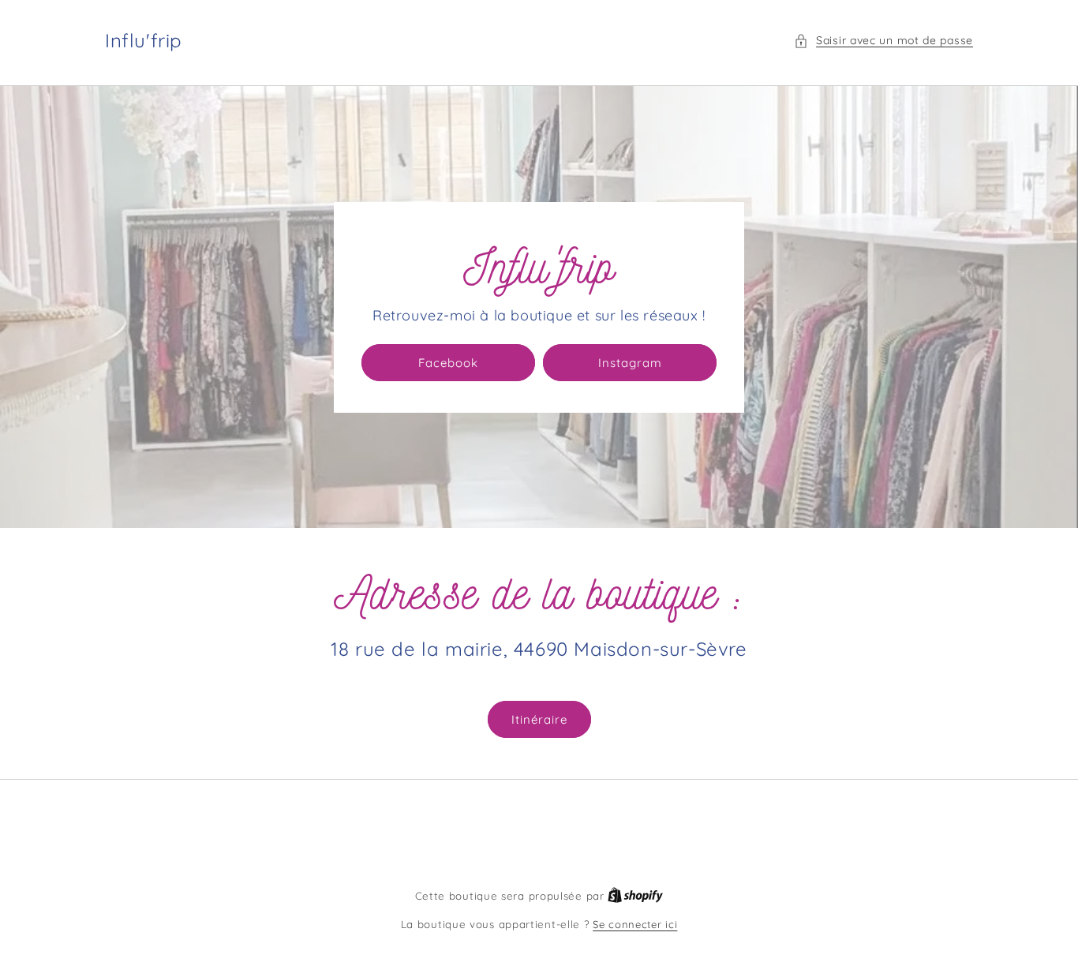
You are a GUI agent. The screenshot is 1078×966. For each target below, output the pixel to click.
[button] (883, 41)
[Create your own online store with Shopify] (635, 895)
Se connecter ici (635, 924)
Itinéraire (539, 719)
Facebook (448, 362)
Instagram (630, 362)
